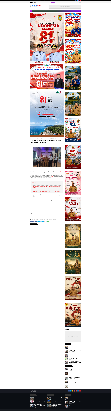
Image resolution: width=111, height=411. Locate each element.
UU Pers (41, 0)
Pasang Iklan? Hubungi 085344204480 (65, 6)
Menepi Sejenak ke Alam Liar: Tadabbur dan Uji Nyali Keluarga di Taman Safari (74, 378)
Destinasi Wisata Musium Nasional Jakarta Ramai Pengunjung (74, 386)
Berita (32, 219)
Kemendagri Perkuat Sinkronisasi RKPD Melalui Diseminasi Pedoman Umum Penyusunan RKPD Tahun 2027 (47, 189)
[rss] (72, 390)
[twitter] (77, 0)
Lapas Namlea (37, 219)
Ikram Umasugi (53, 172)
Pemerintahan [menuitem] (45, 10)
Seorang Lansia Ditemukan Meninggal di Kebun (57, 397)
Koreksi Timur (36, 409)
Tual (39, 201)
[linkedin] (78, 390)
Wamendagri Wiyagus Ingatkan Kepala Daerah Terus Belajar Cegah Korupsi (39, 401)
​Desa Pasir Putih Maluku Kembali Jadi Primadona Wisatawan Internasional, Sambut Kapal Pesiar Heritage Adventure (75, 369)
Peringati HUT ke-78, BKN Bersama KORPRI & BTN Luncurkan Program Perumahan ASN (46, 191)
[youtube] (76, 390)
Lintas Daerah (41, 219)
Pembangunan (50, 219)
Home (31, 0)
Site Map (44, 0)
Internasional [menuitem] (74, 10)
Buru (34, 219)
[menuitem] (31, 11)
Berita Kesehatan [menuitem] (60, 10)
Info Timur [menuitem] (34, 10)
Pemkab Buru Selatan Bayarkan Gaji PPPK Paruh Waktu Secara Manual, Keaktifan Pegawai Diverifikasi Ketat (75, 347)
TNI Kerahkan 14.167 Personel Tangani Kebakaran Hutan (39, 397)
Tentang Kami (73, 409)
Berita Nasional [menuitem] (67, 10)
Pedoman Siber (34, 0)
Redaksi (47, 0)
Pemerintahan (33, 138)
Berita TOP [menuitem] (39, 10)
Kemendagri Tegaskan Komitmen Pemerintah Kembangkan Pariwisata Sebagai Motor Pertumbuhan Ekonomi (74, 382)
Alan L (47, 409)
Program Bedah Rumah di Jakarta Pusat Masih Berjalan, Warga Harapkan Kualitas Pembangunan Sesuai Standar (45, 184)
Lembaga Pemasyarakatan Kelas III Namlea (41, 167)
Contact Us (76, 409)
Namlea (31, 167)
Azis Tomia (32, 173)
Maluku (55, 194)
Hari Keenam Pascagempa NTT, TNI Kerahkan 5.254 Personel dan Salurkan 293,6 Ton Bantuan (48, 2)
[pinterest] (80, 0)
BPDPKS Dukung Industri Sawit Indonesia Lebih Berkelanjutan (75, 351)
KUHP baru (51, 176)
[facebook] (75, 0)
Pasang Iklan (68, 409)
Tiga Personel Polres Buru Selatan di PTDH (74, 354)
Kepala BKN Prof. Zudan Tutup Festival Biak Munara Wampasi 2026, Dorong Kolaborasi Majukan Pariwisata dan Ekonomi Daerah (74, 373)
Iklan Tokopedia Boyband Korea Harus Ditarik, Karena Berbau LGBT (74, 358)
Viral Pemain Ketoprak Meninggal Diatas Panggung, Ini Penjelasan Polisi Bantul (57, 401)
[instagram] (78, 0)
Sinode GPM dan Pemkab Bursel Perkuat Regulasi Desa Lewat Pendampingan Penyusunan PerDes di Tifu (46, 187)
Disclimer (38, 0)
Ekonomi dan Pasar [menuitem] (53, 10)
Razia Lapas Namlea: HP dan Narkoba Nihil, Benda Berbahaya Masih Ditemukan (75, 362)
